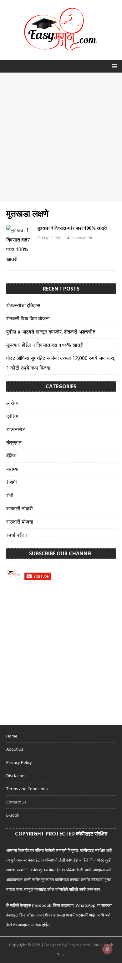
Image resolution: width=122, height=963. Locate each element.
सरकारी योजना (19, 521)
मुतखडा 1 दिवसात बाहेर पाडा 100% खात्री (72, 228)
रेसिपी (11, 482)
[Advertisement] (61, 137)
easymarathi (81, 237)
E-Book (12, 815)
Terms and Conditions (27, 789)
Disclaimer (16, 775)
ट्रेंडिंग (12, 416)
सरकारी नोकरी (19, 508)
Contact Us (16, 802)
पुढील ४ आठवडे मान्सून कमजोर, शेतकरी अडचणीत (50, 331)
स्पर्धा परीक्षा (16, 534)
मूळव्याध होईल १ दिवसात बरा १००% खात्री (45, 344)
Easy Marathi (79, 945)
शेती (9, 495)
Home (12, 736)
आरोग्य (12, 403)
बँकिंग (11, 455)
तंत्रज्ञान (14, 442)
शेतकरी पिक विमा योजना (28, 318)
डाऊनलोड (15, 429)
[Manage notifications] (107, 949)
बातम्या (12, 468)
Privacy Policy (19, 762)
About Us (14, 749)
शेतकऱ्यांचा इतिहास (23, 305)
